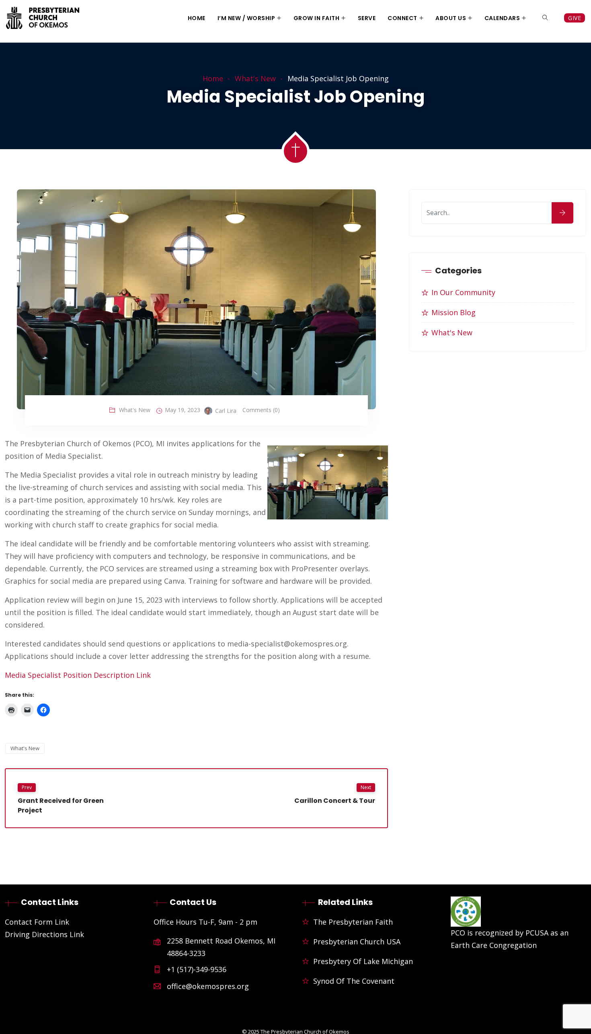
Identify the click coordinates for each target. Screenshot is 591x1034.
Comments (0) (261, 410)
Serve (367, 18)
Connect (402, 18)
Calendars (502, 18)
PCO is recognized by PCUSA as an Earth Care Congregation (509, 939)
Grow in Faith (316, 18)
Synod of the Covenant (353, 981)
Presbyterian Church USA (356, 941)
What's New (255, 78)
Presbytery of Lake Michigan (363, 961)
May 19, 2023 (182, 410)
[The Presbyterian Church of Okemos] (42, 18)
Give (574, 18)
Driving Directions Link (44, 934)
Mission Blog (453, 312)
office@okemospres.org (208, 986)
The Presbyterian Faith (353, 922)
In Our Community (463, 292)
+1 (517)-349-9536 (196, 969)
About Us (450, 18)
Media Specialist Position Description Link (78, 675)
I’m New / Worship (246, 18)
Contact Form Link (37, 922)
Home (196, 18)
